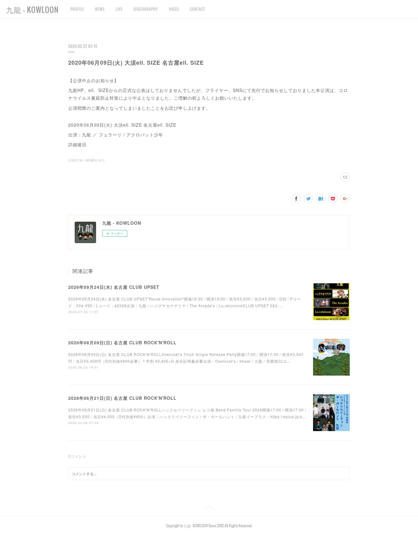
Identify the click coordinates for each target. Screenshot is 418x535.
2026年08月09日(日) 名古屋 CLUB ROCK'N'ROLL (122, 342)
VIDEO (174, 9)
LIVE (119, 9)
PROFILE (77, 9)
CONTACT (197, 9)
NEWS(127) (95, 160)
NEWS (100, 9)
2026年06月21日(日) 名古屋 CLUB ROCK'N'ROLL (122, 398)
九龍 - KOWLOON (32, 9)
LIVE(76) (75, 160)
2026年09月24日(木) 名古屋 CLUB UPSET (113, 287)
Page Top (209, 508)
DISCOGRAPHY (146, 9)
